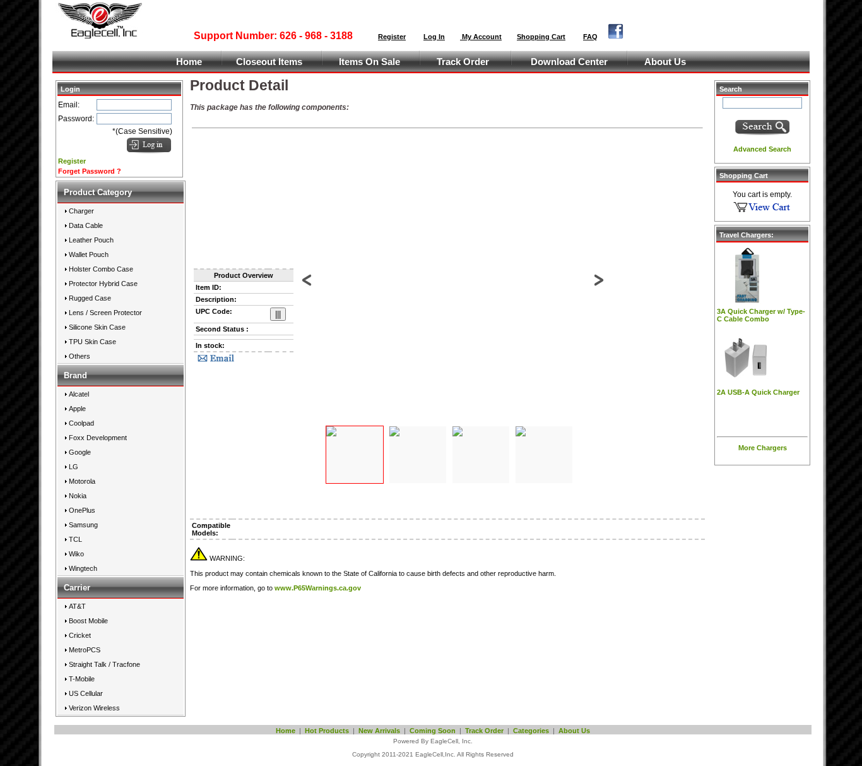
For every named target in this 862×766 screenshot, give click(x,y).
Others (79, 356)
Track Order (463, 62)
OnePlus (82, 510)
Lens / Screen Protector (105, 312)
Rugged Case (90, 298)
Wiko (76, 554)
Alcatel (79, 394)
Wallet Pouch (89, 254)
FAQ (590, 36)
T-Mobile (82, 679)
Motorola (82, 481)
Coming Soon (433, 730)
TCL (75, 539)
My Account (481, 36)
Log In (434, 36)
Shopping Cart (541, 36)
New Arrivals (379, 730)
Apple (77, 408)
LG (73, 466)
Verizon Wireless (94, 708)
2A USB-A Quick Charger (758, 392)
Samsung (83, 525)
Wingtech (83, 568)
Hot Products (327, 730)
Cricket (80, 635)
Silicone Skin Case (97, 327)
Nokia (77, 496)
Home (189, 62)
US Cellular (86, 693)
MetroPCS (84, 650)
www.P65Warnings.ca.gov (318, 588)
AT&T (77, 606)
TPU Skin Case (92, 341)
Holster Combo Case (101, 269)
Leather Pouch (91, 240)
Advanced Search (762, 149)
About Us (665, 62)
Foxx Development (98, 437)
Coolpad (81, 423)
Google (80, 452)
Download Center (569, 62)
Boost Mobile (88, 621)
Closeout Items (269, 62)
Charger (81, 211)
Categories (531, 730)
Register (392, 36)
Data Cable (86, 225)
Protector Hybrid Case (103, 283)
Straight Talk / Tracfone (104, 664)
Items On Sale (369, 62)
